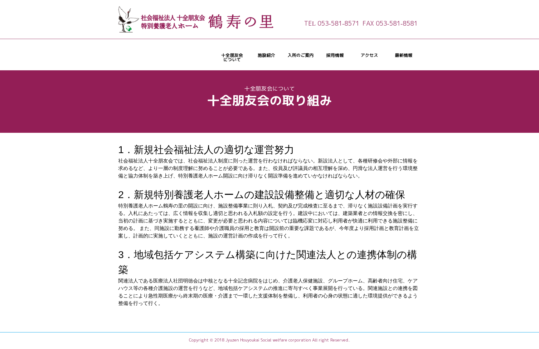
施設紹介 (266, 55)
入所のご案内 (301, 55)
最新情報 (403, 55)
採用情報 (335, 55)
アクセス (369, 55)
